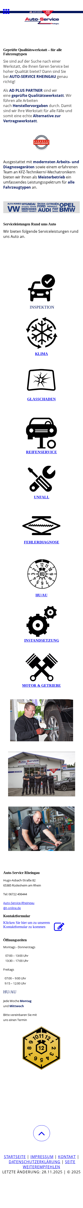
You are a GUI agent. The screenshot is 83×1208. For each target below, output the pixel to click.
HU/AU (41, 595)
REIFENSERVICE (41, 452)
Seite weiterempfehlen (49, 1164)
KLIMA (41, 354)
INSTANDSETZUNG (41, 640)
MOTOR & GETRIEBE (41, 685)
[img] (41, 17)
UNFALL (41, 497)
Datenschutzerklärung (34, 1161)
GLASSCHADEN (41, 399)
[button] (41, 1133)
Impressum (41, 1156)
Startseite (15, 1156)
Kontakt (67, 1156)
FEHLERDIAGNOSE (41, 542)
